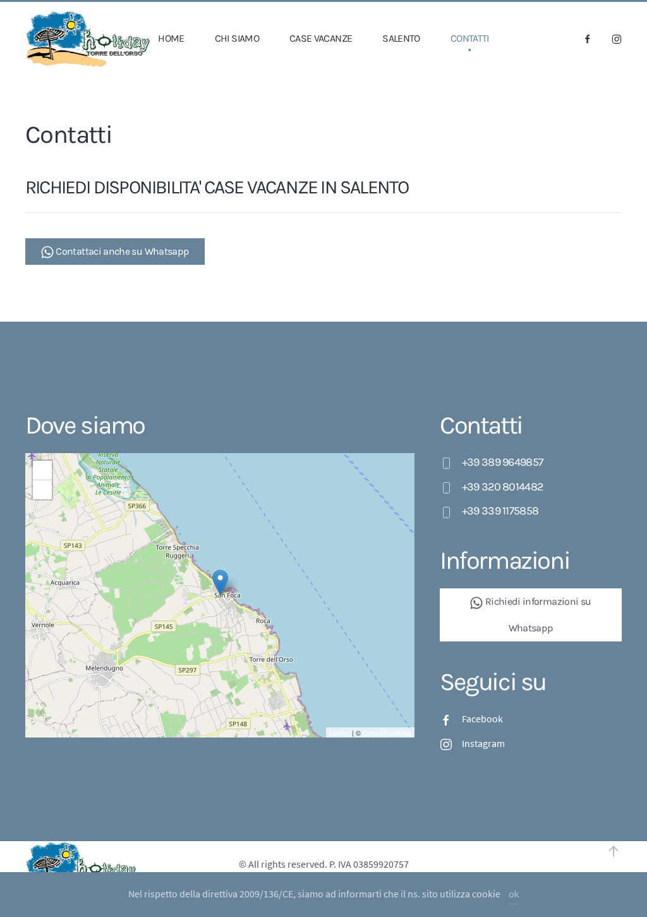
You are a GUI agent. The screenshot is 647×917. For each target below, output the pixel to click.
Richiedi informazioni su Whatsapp (537, 614)
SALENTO (401, 38)
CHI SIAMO (237, 38)
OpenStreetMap (387, 732)
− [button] (43, 489)
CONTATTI (469, 38)
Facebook (482, 718)
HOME (171, 38)
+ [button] (43, 470)
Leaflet (339, 732)
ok (514, 894)
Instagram (483, 743)
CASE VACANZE (320, 38)
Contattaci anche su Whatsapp (121, 251)
